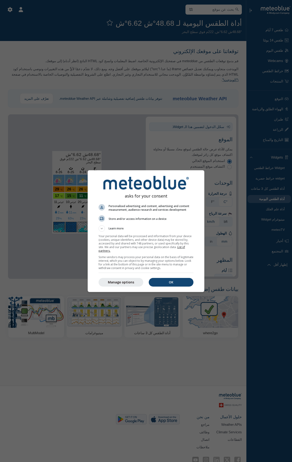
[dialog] (146, 231)
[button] (146, 228)
